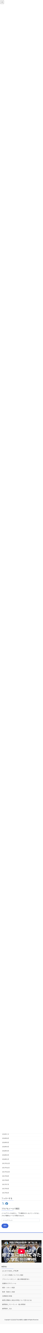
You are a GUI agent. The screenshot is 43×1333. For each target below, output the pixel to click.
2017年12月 (6, 1163)
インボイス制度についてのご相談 (12, 1275)
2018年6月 (5, 1138)
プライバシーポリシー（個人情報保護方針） (16, 1279)
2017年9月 (5, 1176)
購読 (5, 1225)
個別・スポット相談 (8, 1287)
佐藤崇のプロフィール (9, 1283)
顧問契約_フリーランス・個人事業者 (13, 1304)
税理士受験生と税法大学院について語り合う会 (17, 1300)
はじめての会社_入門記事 (10, 1271)
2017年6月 (5, 1188)
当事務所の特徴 (7, 1296)
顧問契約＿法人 (7, 1308)
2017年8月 (5, 1180)
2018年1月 (5, 1159)
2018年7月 (5, 1134)
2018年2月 (5, 1155)
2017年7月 (5, 1184)
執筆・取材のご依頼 (8, 1292)
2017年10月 (6, 1172)
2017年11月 (6, 1167)
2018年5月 (5, 1142)
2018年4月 (5, 1146)
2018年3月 (5, 1151)
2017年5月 (5, 1193)
